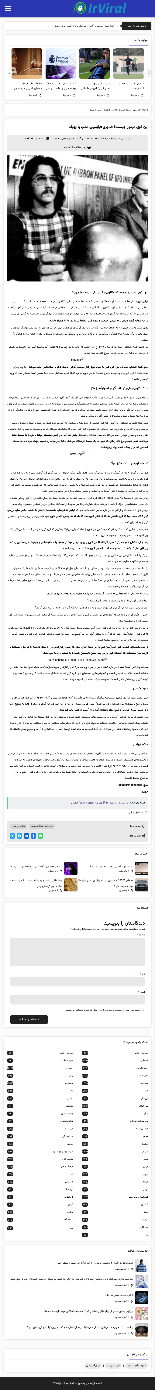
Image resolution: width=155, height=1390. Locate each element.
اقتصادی (40, 1083)
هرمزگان (115, 1227)
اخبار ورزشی (115, 1076)
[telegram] (19, 836)
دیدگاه (141, 935)
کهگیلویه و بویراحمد (115, 1197)
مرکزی (115, 1220)
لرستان (115, 1212)
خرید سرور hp (113, 1366)
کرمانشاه (40, 1189)
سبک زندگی (40, 1136)
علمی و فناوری (59, 139)
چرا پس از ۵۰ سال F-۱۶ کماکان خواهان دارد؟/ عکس (100, 803)
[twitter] (12, 836)
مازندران (40, 1212)
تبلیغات (41, 1106)
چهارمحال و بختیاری (115, 1121)
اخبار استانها (41, 1060)
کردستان (40, 1182)
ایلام (40, 1091)
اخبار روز (40, 1068)
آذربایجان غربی (40, 1053)
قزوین (115, 1174)
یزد (116, 1235)
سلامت (115, 1144)
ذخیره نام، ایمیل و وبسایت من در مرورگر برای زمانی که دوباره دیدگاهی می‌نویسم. (102, 1010)
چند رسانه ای (41, 1114)
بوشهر (40, 1098)
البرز (115, 1091)
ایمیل (141, 992)
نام (142, 974)
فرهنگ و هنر (40, 1167)
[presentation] (145, 73)
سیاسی (115, 1151)
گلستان (115, 1205)
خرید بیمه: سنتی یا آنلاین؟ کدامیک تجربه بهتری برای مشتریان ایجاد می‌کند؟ (75, 26)
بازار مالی (116, 1098)
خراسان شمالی (115, 1129)
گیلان (40, 1205)
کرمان (115, 1189)
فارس (115, 1167)
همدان (40, 1228)
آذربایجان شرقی (115, 1053)
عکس (115, 1159)
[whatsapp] (40, 836)
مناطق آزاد (40, 1220)
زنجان (115, 1136)
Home (145, 110)
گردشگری (41, 1197)
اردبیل (40, 1076)
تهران (115, 1114)
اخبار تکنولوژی (115, 1068)
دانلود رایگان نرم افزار (136, 1366)
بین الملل (115, 1106)
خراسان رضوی (40, 1121)
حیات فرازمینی (18, 826)
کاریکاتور (115, 1182)
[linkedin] (26, 836)
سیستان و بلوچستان (40, 1151)
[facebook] (33, 836)
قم (40, 1174)
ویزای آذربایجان (93, 1366)
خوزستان (40, 1129)
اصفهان (115, 1083)
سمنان (40, 1144)
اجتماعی (115, 1060)
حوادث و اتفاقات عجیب (41, 826)
